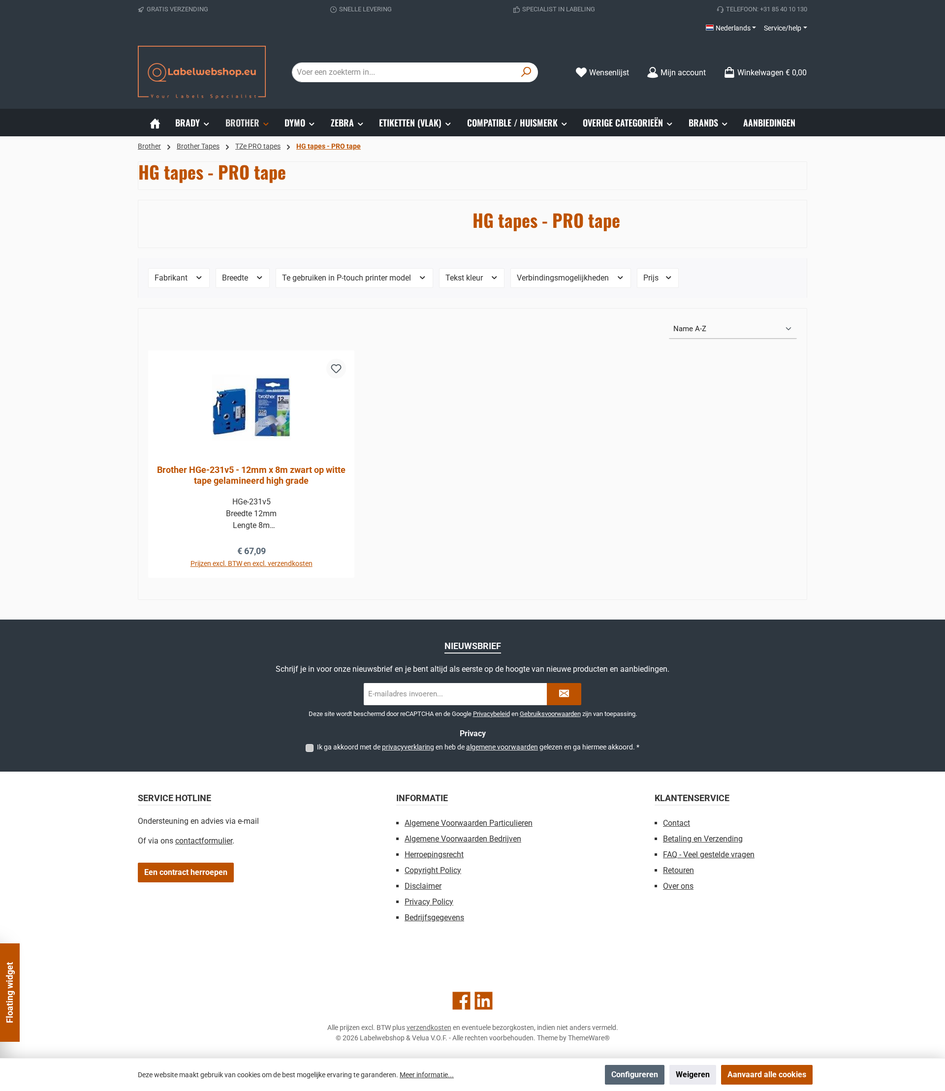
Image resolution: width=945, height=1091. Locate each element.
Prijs (652, 277)
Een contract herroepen (185, 872)
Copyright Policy (433, 870)
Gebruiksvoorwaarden (550, 713)
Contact (676, 823)
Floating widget (9, 992)
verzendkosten (429, 1027)
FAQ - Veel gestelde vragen (709, 854)
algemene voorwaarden (502, 747)
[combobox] (403, 72)
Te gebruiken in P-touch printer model (347, 277)
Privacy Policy (429, 901)
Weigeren (693, 1074)
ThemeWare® (589, 1038)
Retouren (678, 870)
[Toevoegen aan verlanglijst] (336, 368)
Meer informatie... (427, 1075)
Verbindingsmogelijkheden (564, 277)
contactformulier (203, 840)
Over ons (678, 886)
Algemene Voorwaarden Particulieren (469, 823)
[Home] (155, 122)
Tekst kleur (465, 277)
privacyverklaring (408, 747)
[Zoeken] (526, 72)
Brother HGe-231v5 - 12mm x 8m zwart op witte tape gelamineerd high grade (251, 475)
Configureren (634, 1074)
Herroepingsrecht (434, 854)
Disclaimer (423, 886)
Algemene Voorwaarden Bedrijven (463, 838)
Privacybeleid (491, 713)
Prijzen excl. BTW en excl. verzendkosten (251, 563)
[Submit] (564, 694)
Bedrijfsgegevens (434, 917)
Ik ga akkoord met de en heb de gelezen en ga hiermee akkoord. (478, 747)
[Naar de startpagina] (202, 72)
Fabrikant (172, 277)
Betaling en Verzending (703, 838)
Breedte (236, 277)
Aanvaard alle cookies (766, 1074)
